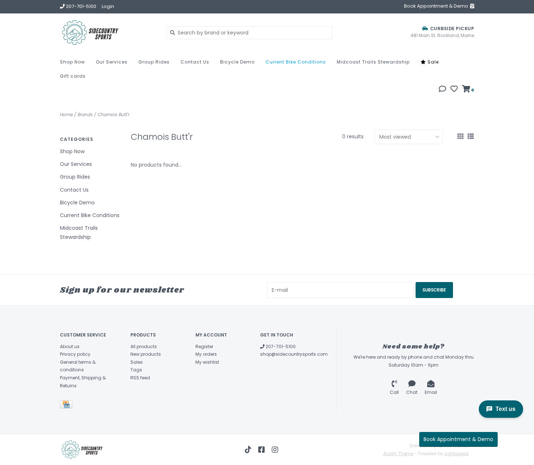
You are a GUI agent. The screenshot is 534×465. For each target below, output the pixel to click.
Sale (432, 62)
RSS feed (140, 378)
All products (143, 346)
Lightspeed (456, 453)
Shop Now (72, 62)
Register (204, 346)
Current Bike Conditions (296, 62)
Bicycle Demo (237, 62)
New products (145, 354)
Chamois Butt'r (113, 114)
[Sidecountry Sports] (107, 32)
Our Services (112, 62)
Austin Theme (398, 453)
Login (108, 6)
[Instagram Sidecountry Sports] (275, 449)
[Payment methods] (67, 406)
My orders (206, 354)
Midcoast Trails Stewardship (373, 62)
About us (70, 346)
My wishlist (207, 362)
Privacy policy (75, 354)
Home (66, 114)
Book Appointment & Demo (458, 439)
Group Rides (154, 62)
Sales (136, 362)
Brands (85, 114)
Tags (136, 370)
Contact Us (195, 62)
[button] (442, 89)
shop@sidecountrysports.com (294, 354)
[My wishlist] (454, 89)
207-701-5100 (280, 346)
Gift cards (73, 76)
